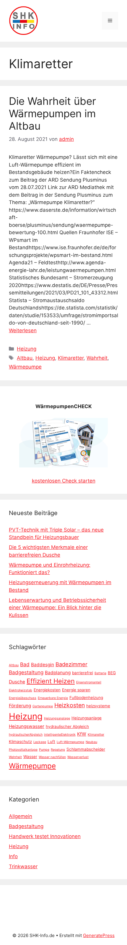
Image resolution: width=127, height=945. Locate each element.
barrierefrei (82, 672)
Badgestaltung (26, 672)
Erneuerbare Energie (53, 698)
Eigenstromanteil (88, 682)
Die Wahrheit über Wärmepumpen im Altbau (52, 113)
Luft (51, 741)
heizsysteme (98, 705)
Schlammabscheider (85, 749)
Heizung (26, 349)
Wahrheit (97, 358)
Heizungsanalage (57, 718)
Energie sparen (76, 689)
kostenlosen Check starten (63, 481)
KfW (81, 734)
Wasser (30, 756)
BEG (112, 672)
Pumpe (44, 750)
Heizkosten (69, 705)
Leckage (39, 742)
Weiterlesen (23, 330)
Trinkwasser (23, 866)
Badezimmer (71, 664)
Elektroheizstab (20, 690)
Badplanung (58, 672)
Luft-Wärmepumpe (70, 742)
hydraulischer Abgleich (67, 726)
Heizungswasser (26, 726)
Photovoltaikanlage (23, 750)
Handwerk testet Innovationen (45, 836)
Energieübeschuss (22, 698)
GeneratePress (99, 935)
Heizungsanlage (86, 718)
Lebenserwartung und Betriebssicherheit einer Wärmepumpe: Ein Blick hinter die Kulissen (57, 607)
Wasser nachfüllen (52, 757)
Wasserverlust (78, 757)
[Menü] (110, 21)
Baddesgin (42, 664)
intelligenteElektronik (60, 735)
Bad (25, 664)
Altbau (24, 358)
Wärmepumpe (25, 367)
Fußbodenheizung (86, 697)
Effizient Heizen (51, 681)
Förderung (20, 705)
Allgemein (20, 816)
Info (13, 856)
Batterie (100, 673)
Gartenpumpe (42, 706)
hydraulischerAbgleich (26, 735)
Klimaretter (71, 358)
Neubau (91, 742)
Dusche (17, 682)
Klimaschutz (20, 741)
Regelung (58, 750)
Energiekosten (47, 689)
